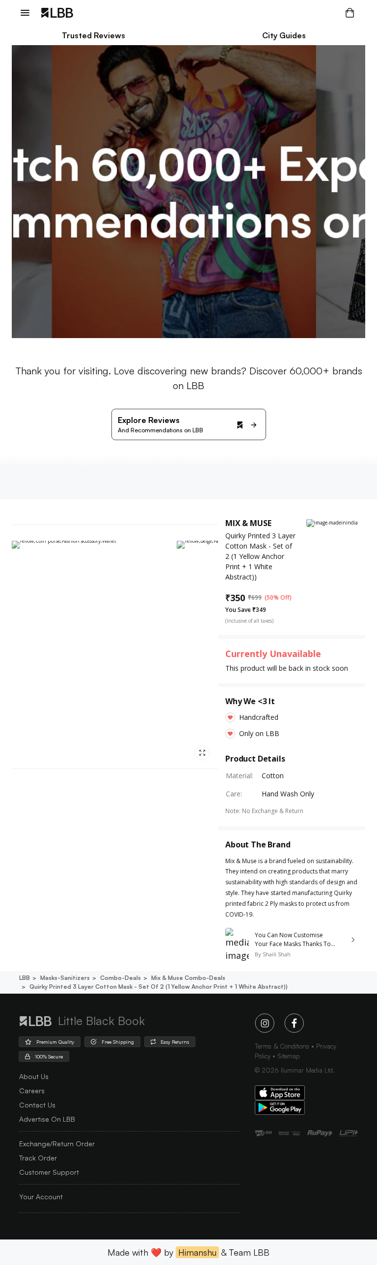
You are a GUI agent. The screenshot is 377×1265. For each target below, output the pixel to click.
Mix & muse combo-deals (188, 977)
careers (32, 1090)
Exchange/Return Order (57, 1143)
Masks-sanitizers (65, 977)
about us (34, 1076)
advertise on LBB (47, 1119)
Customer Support (49, 1172)
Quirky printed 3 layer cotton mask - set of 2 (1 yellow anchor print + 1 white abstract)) (158, 986)
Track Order (38, 1158)
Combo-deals (120, 977)
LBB (24, 977)
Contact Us (37, 1105)
